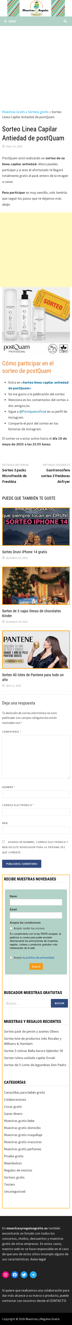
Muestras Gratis (13, 112)
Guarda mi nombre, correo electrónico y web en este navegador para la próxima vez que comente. (35, 847)
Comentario (11, 731)
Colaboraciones (15, 1099)
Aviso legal (38, 1259)
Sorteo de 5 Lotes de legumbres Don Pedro (35, 1065)
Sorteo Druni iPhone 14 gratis (24, 552)
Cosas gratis (13, 1106)
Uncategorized (14, 1191)
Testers (9, 1184)
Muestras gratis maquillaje (23, 1135)
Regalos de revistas (18, 1170)
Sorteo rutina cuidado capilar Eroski (29, 1058)
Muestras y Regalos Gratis (43, 1319)
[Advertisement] (36, 64)
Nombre (8, 787)
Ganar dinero (13, 1113)
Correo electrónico (18, 805)
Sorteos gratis (38, 112)
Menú (12, 21)
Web (5, 823)
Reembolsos (13, 1163)
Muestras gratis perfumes (22, 1149)
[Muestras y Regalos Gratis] (36, 8)
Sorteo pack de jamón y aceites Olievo (31, 1031)
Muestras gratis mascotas (23, 1142)
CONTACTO (58, 1300)
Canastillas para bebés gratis (24, 1092)
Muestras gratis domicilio (22, 1128)
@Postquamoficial (32, 411)
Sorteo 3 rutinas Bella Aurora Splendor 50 (33, 1050)
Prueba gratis (13, 1156)
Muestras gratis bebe (19, 1120)
